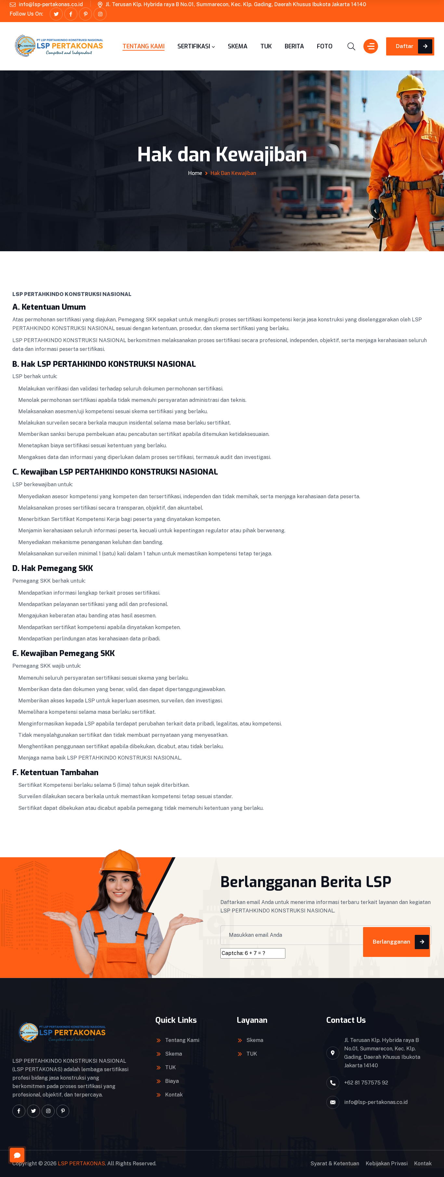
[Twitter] (56, 13)
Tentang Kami (182, 1040)
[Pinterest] (85, 13)
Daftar (404, 46)
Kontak (174, 1095)
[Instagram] (100, 13)
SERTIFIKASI (193, 46)
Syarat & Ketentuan (334, 1163)
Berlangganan (391, 941)
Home (195, 173)
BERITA (294, 46)
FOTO (325, 46)
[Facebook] (70, 13)
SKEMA (237, 46)
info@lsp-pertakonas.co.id (51, 4)
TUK (266, 46)
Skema (173, 1054)
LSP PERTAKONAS (81, 1163)
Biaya (172, 1081)
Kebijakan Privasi (387, 1163)
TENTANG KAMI (143, 46)
